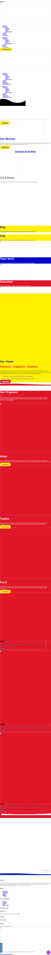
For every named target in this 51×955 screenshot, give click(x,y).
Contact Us (5, 35)
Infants (7, 28)
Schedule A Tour (7, 84)
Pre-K (6, 30)
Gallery (4, 34)
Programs (5, 27)
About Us (5, 25)
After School (8, 31)
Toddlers (7, 29)
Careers (5, 33)
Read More (3, 648)
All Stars (2, 1)
